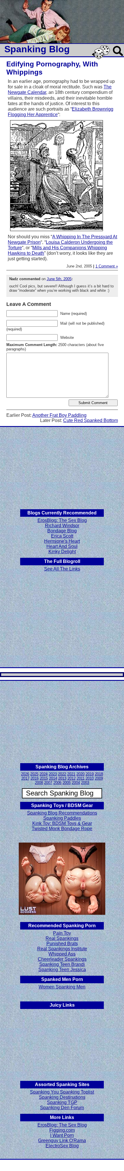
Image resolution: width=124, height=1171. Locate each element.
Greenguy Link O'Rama (62, 1140)
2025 (34, 774)
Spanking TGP (62, 1102)
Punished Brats (62, 943)
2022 (62, 774)
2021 (71, 774)
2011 (80, 778)
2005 (67, 782)
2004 (76, 782)
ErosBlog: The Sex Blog (62, 520)
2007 (48, 782)
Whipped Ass (62, 953)
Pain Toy (62, 933)
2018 (99, 774)
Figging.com (62, 1130)
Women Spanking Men (62, 986)
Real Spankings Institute (62, 948)
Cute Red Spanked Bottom (90, 420)
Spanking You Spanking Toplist (62, 1092)
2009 (99, 778)
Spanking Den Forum (62, 1107)
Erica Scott (62, 536)
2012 (71, 778)
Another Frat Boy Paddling (59, 415)
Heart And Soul (62, 546)
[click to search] (118, 56)
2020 (80, 774)
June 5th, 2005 (59, 279)
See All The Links (62, 568)
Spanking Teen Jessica (62, 969)
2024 (44, 774)
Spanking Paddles (62, 818)
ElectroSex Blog (62, 1145)
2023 (53, 774)
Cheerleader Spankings (62, 959)
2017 (25, 778)
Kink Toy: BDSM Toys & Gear (62, 823)
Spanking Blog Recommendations (62, 813)
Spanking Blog (37, 49)
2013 (62, 778)
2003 (85, 782)
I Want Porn (62, 1135)
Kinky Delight (62, 551)
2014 (53, 778)
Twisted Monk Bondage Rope (62, 828)
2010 (90, 778)
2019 (90, 774)
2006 (57, 782)
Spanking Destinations (62, 1097)
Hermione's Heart (62, 541)
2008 (39, 782)
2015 (44, 778)
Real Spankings (62, 938)
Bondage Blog (62, 530)
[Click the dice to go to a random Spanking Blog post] (101, 57)
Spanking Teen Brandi (62, 964)
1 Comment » (106, 266)
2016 (35, 778)
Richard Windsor (62, 525)
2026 (25, 774)
